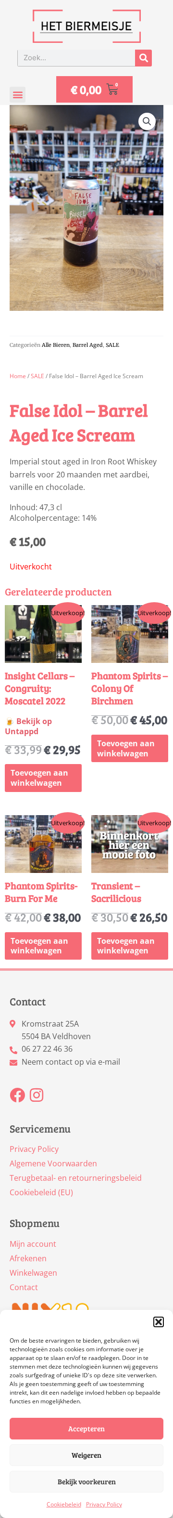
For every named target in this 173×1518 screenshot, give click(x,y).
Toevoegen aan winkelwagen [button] (39, 777)
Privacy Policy (104, 1504)
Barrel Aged (88, 345)
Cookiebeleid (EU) (41, 1192)
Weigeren (86, 1455)
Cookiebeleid (64, 1504)
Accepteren (86, 1428)
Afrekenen (28, 1258)
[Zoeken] (143, 58)
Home (18, 376)
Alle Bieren (56, 345)
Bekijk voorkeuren (87, 1481)
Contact (24, 1287)
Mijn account (33, 1244)
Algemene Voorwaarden (53, 1163)
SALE (112, 345)
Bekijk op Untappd (28, 726)
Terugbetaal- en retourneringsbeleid (76, 1178)
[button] (158, 1322)
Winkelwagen (33, 1273)
